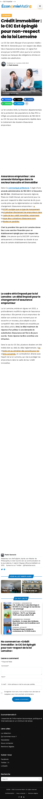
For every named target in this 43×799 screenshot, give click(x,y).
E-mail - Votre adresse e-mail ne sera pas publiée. (18, 684)
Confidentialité (9, 793)
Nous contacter (7, 743)
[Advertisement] (21, 150)
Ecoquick (6, 15)
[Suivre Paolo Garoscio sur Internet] (4, 569)
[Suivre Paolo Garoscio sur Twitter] (2, 569)
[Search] (39, 779)
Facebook (4, 759)
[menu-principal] (40, 6)
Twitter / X (5, 762)
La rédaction (6, 733)
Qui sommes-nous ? (9, 736)
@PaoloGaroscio (29, 565)
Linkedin (4, 766)
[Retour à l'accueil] (17, 6)
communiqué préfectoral (18, 188)
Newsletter (5, 740)
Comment (5, 666)
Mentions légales (7, 747)
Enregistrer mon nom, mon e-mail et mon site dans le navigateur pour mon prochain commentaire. (22, 693)
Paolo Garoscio (10, 555)
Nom (3, 677)
